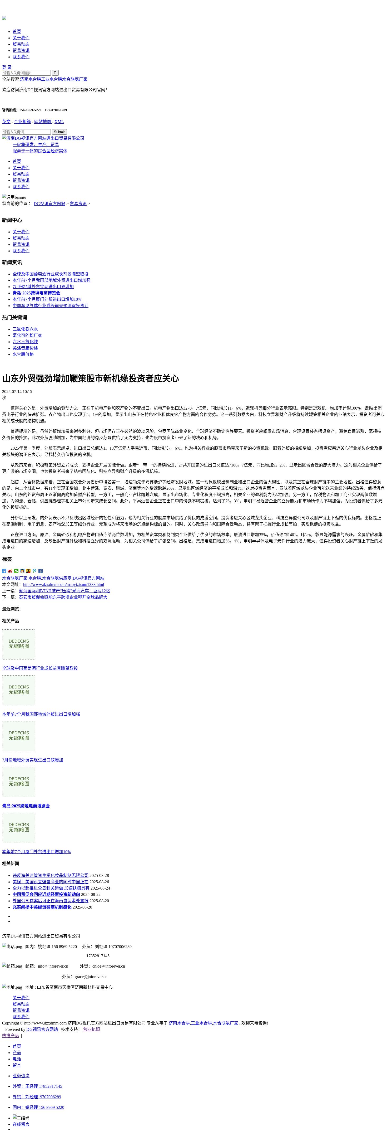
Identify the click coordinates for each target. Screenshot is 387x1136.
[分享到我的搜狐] (28, 571)
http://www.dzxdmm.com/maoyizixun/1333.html (63, 584)
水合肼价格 (23, 354)
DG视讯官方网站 (49, 203)
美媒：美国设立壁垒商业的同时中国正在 (50, 882)
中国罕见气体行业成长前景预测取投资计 (50, 305)
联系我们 (21, 57)
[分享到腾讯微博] (34, 571)
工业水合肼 (51, 79)
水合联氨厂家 (74, 79)
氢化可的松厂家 (27, 335)
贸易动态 (21, 44)
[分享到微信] (16, 571)
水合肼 (34, 578)
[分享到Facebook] (40, 571)
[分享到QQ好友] (22, 571)
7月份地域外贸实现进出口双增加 (43, 286)
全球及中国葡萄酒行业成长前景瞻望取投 (50, 274)
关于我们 (21, 38)
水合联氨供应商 (57, 578)
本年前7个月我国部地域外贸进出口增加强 (52, 280)
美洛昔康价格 (25, 348)
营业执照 (91, 1029)
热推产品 (10, 1035)
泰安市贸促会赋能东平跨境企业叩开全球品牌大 (63, 597)
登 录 (7, 67)
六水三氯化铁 (25, 341)
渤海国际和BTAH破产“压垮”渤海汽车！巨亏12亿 (64, 591)
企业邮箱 (22, 121)
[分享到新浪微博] (10, 571)
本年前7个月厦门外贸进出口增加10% (47, 299)
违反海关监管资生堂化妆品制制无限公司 (50, 875)
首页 (17, 31)
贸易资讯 (21, 50)
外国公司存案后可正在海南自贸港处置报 (50, 901)
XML (59, 121)
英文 (6, 121)
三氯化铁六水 (25, 329)
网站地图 (43, 121)
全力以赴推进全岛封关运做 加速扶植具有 (51, 888)
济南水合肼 (30, 79)
